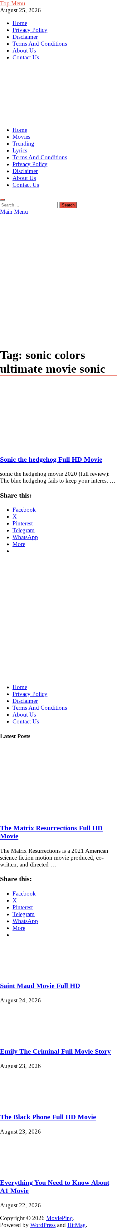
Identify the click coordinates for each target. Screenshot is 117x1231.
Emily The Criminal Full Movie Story (55, 1051)
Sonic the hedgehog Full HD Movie (51, 459)
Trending (23, 143)
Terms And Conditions (39, 43)
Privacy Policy (29, 30)
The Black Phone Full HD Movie (48, 1117)
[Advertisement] (58, 276)
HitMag (76, 1225)
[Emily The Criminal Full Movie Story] (21, 1037)
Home (19, 23)
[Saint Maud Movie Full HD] (21, 971)
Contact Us (25, 57)
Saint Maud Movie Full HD (40, 986)
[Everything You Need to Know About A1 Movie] (21, 1168)
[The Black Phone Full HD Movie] (21, 1102)
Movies (21, 136)
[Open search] (2, 200)
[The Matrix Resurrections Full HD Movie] (54, 813)
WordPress (43, 1225)
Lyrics (19, 150)
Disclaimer (25, 36)
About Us (24, 50)
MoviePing (59, 1218)
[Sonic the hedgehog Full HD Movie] (58, 416)
